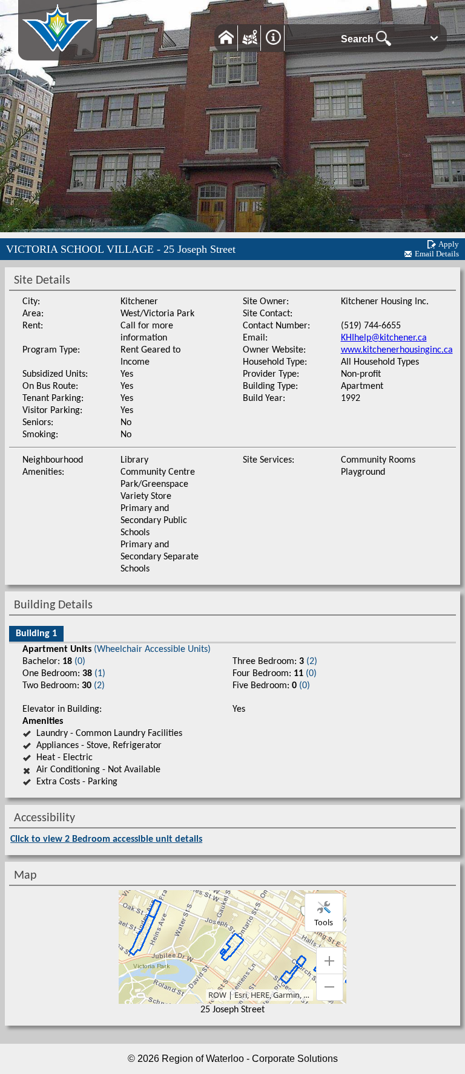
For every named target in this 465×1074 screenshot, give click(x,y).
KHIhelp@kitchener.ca (384, 338)
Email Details (437, 253)
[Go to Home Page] (57, 54)
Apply (448, 244)
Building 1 (36, 634)
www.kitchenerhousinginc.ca (397, 350)
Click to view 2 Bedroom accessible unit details (106, 839)
